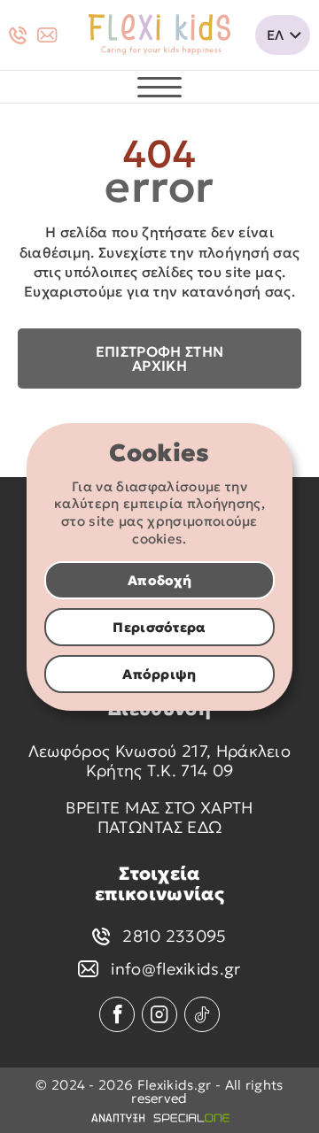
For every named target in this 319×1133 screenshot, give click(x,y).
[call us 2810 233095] (18, 35)
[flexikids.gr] (159, 35)
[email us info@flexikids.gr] (47, 34)
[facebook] (117, 1014)
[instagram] (159, 1014)
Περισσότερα (159, 627)
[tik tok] (202, 1014)
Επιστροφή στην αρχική (159, 358)
